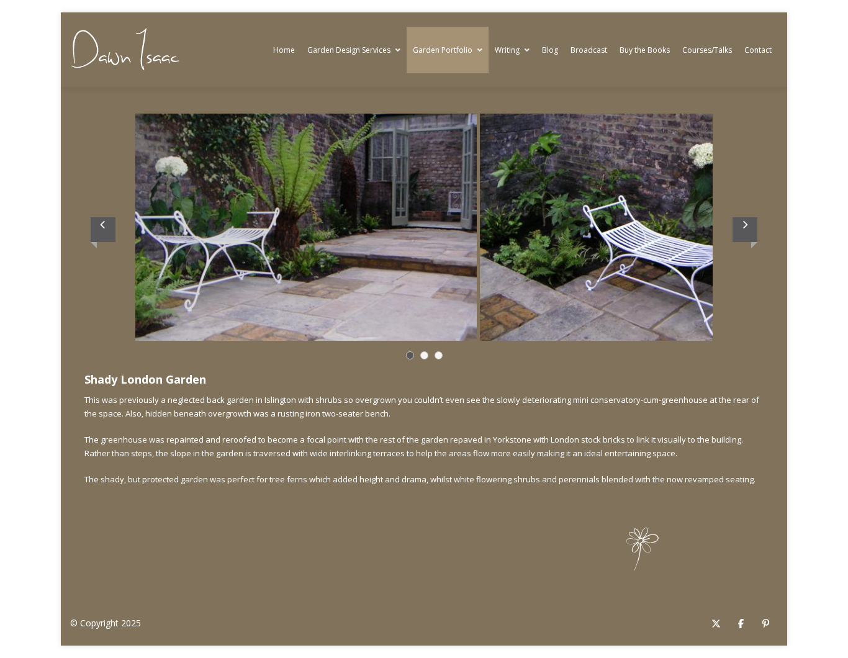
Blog (550, 50)
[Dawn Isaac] (125, 49)
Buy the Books (645, 50)
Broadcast (589, 50)
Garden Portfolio (442, 50)
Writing (507, 50)
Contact (758, 50)
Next (745, 229)
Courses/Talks (707, 50)
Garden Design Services (348, 50)
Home (284, 50)
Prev (103, 229)
